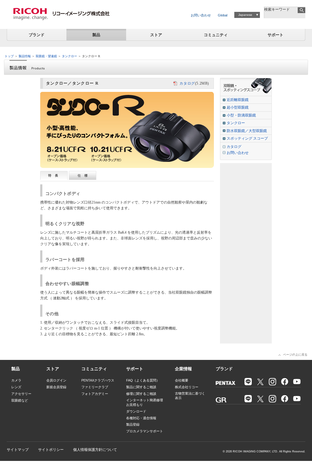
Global (222, 15)
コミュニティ (216, 35)
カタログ (187, 83)
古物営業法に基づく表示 (190, 396)
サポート (275, 35)
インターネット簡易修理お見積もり (144, 402)
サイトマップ (18, 450)
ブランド (36, 35)
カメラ (16, 380)
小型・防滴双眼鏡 (241, 115)
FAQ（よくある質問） (143, 380)
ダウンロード (136, 411)
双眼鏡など (19, 400)
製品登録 (133, 424)
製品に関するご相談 (141, 387)
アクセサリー (21, 394)
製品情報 (25, 56)
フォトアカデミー (94, 394)
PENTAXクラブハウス (97, 380)
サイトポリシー (51, 450)
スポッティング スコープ (247, 138)
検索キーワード (277, 9)
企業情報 (183, 368)
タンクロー (69, 56)
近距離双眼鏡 (238, 100)
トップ (9, 56)
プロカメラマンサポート (144, 431)
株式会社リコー (186, 387)
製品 (96, 35)
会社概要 (181, 380)
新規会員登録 (56, 387)
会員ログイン (56, 380)
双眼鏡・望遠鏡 (46, 56)
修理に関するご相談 (141, 394)
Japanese (245, 14)
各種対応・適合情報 (141, 418)
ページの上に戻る (295, 354)
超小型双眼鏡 (238, 107)
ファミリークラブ (94, 387)
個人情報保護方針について (95, 450)
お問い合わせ (201, 15)
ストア (156, 35)
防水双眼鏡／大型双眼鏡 (247, 131)
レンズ (16, 387)
